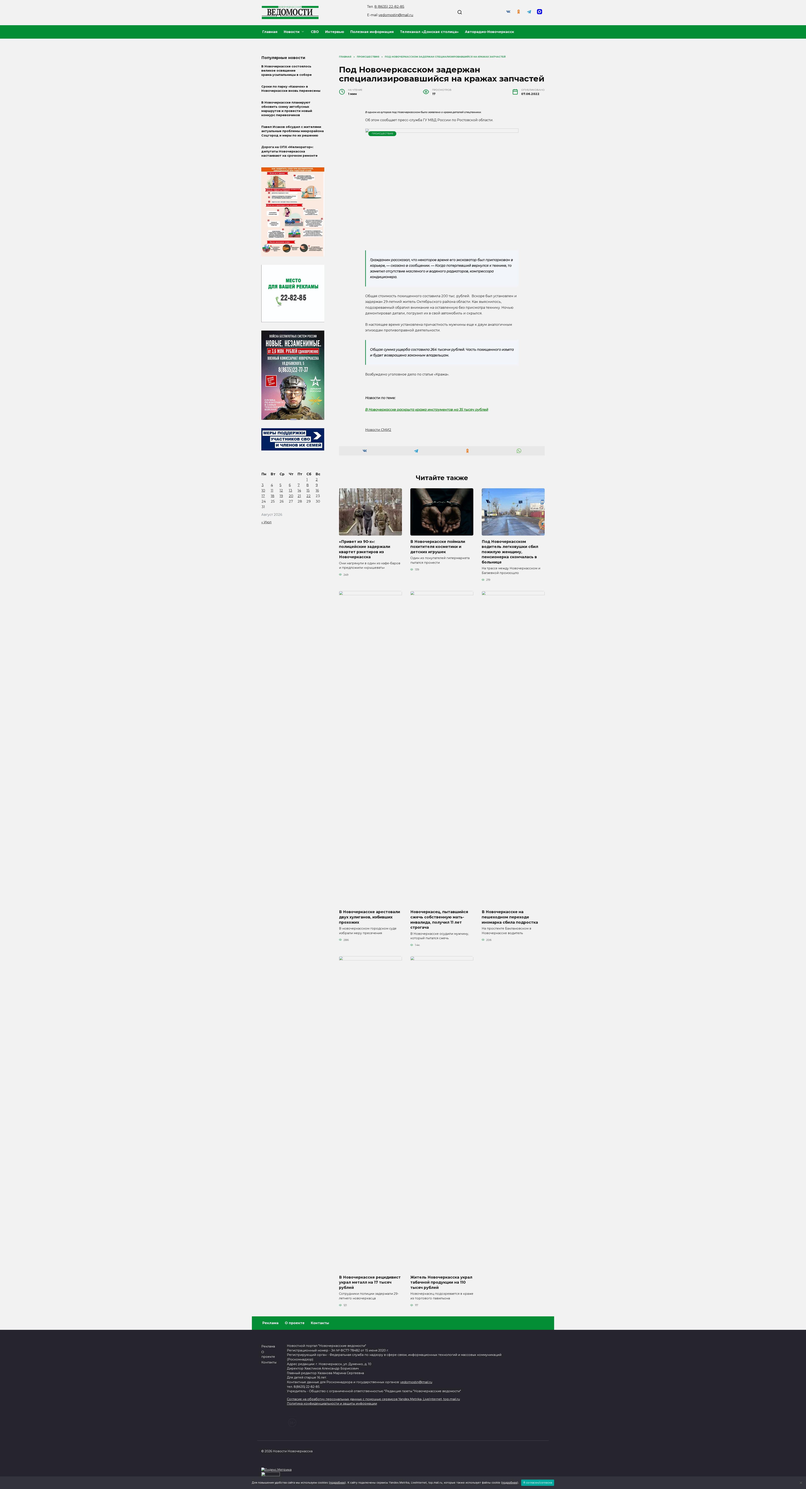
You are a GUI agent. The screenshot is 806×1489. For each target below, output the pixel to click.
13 (290, 490)
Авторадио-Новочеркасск (489, 32)
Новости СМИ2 (378, 430)
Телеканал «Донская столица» (429, 32)
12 (281, 490)
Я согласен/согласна (537, 1482)
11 (272, 490)
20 (291, 496)
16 (317, 490)
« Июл (266, 522)
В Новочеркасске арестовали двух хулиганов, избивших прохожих (369, 917)
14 (299, 490)
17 (263, 496)
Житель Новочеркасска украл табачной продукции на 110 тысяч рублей (441, 1282)
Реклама (270, 1323)
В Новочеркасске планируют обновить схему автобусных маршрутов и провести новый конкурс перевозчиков (286, 109)
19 (281, 496)
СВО (315, 32)
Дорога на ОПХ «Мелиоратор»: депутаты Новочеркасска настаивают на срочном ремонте (289, 151)
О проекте (295, 1323)
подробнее (337, 1482)
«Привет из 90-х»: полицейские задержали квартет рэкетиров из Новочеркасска (364, 549)
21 (299, 496)
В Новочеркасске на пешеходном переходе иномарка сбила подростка (510, 917)
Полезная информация (372, 32)
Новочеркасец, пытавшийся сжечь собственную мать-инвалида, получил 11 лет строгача (439, 920)
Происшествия (382, 133)
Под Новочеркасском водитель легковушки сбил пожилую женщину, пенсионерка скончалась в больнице (510, 551)
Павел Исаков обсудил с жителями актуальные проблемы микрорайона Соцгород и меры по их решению (292, 131)
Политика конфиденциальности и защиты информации (332, 1403)
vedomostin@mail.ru (395, 15)
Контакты (320, 1323)
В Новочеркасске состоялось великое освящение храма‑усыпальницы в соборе (286, 70)
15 (308, 490)
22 (308, 496)
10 (263, 490)
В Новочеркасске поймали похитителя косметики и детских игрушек (437, 546)
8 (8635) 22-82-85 (389, 7)
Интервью (334, 32)
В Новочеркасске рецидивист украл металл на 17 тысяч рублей (370, 1282)
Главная (269, 32)
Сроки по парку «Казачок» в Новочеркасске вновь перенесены (290, 89)
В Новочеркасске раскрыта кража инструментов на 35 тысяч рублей (426, 410)
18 (272, 496)
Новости (292, 32)
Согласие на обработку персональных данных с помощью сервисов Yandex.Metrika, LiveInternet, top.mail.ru (373, 1399)
